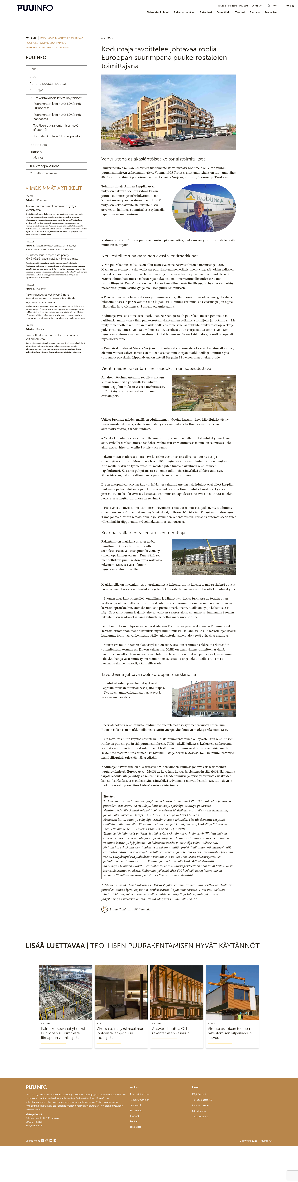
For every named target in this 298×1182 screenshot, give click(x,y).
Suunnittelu (223, 12)
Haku (274, 5)
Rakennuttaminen (184, 12)
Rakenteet (206, 12)
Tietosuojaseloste (202, 1099)
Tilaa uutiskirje (200, 1116)
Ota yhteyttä (199, 1110)
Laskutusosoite (200, 1105)
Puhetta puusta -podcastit (49, 83)
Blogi (33, 76)
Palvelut (222, 5)
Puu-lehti (243, 5)
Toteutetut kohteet (158, 12)
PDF (137, 909)
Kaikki (33, 69)
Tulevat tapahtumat (44, 166)
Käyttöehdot (199, 1094)
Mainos (38, 157)
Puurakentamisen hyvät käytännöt (55, 98)
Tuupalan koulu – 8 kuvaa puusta (56, 136)
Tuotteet (240, 12)
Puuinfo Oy (256, 5)
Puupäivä (232, 5)
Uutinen (35, 152)
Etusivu (31, 38)
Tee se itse (271, 12)
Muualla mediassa (43, 173)
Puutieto (255, 12)
